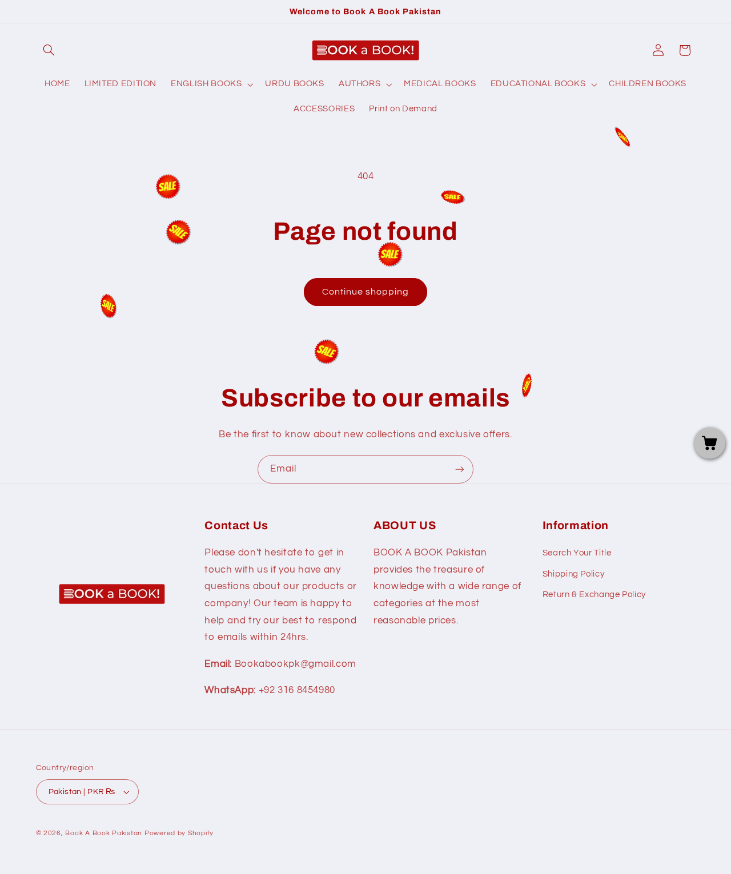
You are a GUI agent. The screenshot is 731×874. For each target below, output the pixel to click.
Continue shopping (365, 291)
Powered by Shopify (179, 833)
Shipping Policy (573, 574)
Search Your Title (577, 553)
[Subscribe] (460, 469)
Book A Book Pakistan (103, 833)
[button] (49, 50)
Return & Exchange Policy (594, 594)
